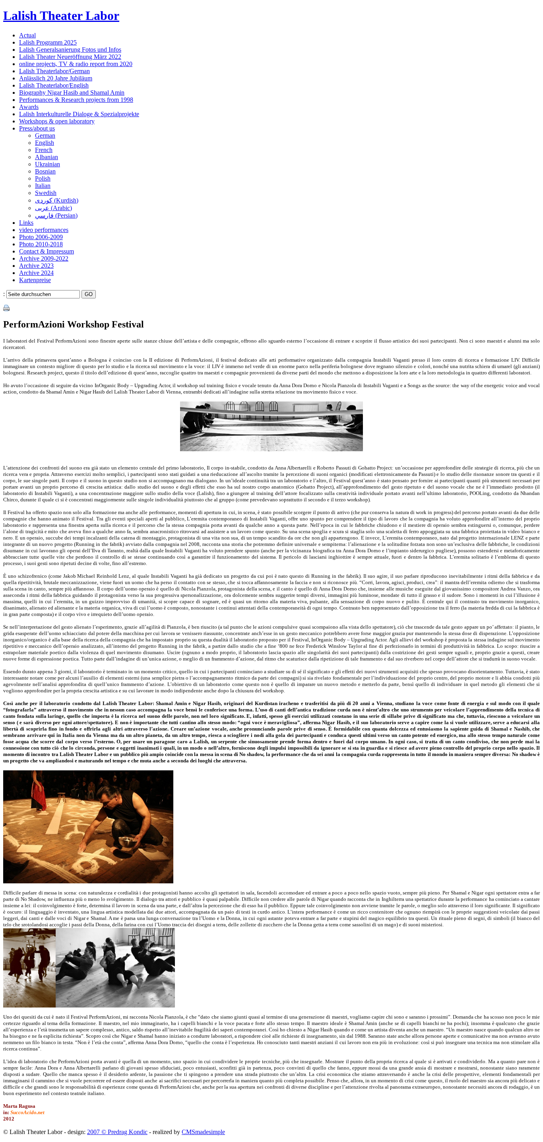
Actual (27, 35)
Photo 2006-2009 (41, 237)
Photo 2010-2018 (41, 244)
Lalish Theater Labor (61, 15)
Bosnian (45, 171)
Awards (29, 106)
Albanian (46, 157)
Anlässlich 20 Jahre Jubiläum (55, 78)
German (45, 135)
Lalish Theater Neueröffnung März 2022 (70, 56)
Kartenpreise (35, 280)
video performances (43, 229)
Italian (42, 185)
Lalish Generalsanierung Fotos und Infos (70, 49)
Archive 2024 (36, 272)
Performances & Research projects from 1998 (76, 99)
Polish (42, 178)
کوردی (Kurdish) (56, 200)
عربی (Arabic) (53, 208)
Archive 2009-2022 (43, 258)
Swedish (45, 192)
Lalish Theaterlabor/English (54, 85)
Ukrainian (47, 164)
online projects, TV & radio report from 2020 (75, 63)
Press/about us (37, 128)
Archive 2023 (36, 265)
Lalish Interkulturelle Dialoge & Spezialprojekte (79, 114)
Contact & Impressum (46, 251)
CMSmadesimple (203, 1131)
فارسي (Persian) (56, 215)
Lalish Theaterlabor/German (54, 71)
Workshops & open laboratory (57, 121)
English (44, 142)
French (43, 149)
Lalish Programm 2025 (48, 42)
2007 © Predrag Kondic (117, 1131)
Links (26, 222)
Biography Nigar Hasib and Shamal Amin (71, 92)
